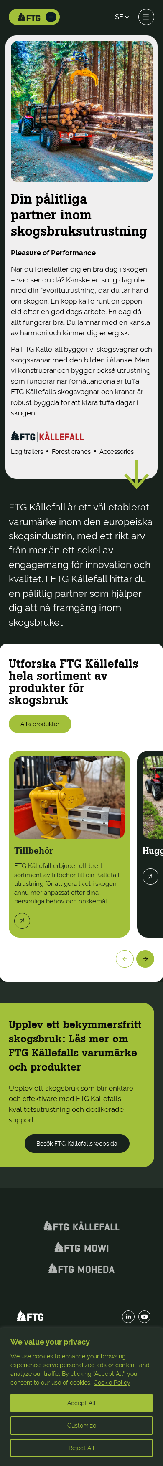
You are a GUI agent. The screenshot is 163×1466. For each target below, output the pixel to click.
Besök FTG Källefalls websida (76, 1143)
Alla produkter (39, 723)
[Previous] (125, 959)
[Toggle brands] (51, 17)
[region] (81, 1397)
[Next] (145, 959)
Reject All (81, 1448)
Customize (81, 1425)
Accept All (81, 1403)
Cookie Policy (112, 1382)
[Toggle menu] (146, 17)
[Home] (29, 17)
